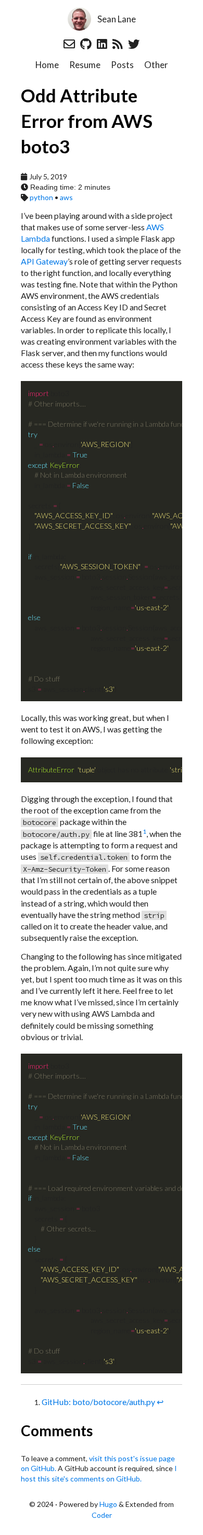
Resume (84, 64)
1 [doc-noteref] (144, 831)
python (41, 197)
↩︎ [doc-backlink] (160, 1402)
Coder (102, 1515)
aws (66, 197)
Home (47, 64)
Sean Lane (116, 19)
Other (156, 64)
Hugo (108, 1504)
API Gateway (44, 261)
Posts (122, 64)
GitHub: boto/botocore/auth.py (98, 1402)
